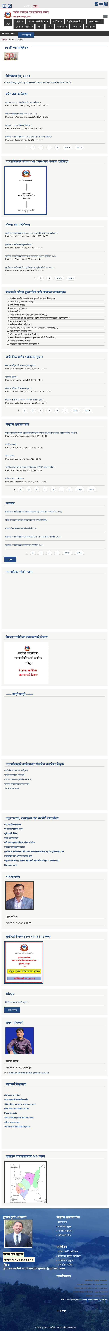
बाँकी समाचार (15, 35)
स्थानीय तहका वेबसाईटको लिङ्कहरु (17, 1127)
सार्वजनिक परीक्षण (65, 1264)
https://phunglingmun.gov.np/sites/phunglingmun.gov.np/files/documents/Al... (38, 82)
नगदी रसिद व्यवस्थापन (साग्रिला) (16, 770)
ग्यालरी (40, 27)
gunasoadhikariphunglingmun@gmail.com (34, 1268)
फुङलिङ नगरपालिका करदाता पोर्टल (17, 784)
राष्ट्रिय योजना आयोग (11, 1122)
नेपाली (35, 6)
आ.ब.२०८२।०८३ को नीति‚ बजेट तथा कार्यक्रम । (23, 102)
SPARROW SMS (12, 788)
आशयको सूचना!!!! (11, 377)
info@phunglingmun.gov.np (77, 1299)
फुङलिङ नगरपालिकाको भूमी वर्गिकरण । (19, 244)
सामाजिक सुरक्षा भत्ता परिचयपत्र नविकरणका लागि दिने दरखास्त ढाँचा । (30, 467)
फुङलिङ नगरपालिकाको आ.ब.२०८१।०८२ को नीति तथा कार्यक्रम (28, 137)
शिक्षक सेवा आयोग (10, 1113)
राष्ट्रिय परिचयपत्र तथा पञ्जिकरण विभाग (18, 1118)
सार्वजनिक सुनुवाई (65, 1260)
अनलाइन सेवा (93, 21)
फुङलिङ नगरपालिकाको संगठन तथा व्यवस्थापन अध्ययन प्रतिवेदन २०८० (30, 256)
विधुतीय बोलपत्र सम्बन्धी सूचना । (17, 1002)
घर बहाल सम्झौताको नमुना (13, 829)
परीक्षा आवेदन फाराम (11, 838)
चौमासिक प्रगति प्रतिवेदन (69, 1256)
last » (79, 147)
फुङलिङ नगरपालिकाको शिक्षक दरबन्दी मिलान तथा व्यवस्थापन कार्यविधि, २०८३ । (33, 537)
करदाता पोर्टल (62, 27)
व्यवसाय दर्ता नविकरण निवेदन (14, 847)
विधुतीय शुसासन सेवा (73, 21)
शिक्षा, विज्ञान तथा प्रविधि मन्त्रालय (16, 1109)
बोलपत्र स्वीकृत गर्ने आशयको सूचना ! (18, 388)
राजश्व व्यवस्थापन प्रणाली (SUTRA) (17, 779)
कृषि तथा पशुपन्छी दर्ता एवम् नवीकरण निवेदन (19, 842)
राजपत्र (88, 27)
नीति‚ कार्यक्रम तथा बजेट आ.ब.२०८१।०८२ (21, 114)
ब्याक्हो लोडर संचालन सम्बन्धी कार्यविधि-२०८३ (21, 528)
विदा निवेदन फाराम (10, 865)
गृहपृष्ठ (8, 23)
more (10, 559)
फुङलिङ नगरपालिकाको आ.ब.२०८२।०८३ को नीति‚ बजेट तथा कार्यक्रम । (31, 233)
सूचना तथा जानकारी (21, 27)
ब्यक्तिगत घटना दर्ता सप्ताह (14, 478)
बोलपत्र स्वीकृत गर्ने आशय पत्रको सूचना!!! (20, 365)
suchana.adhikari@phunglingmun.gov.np (29, 1073)
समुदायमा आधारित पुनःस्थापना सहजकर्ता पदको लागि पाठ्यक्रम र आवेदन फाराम (32, 860)
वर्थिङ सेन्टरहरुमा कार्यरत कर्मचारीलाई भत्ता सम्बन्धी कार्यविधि (26, 520)
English (27, 6)
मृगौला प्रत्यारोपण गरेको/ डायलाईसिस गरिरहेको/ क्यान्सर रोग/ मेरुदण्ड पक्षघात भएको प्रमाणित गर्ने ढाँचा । (42, 433)
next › (67, 147)
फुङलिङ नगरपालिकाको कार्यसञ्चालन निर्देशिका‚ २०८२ (24, 545)
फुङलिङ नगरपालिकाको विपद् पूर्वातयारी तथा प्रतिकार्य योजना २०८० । (30, 267)
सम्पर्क (50, 27)
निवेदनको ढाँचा (64, 1235)
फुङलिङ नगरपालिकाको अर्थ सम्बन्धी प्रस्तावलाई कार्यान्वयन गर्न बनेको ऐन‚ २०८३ (33, 512)
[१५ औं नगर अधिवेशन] (11, 56)
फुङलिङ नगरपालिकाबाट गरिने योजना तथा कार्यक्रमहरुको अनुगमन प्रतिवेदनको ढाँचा (34, 851)
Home (4, 40)
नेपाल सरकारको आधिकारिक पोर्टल (16, 1099)
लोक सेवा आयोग (9, 1095)
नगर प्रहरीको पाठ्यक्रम (12, 824)
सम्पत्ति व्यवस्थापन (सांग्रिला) (14, 775)
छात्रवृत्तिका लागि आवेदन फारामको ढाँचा (18, 856)
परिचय (16, 21)
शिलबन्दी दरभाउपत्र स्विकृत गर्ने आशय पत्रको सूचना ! (24, 400)
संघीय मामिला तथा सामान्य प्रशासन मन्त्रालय (20, 1104)
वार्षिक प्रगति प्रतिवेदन (68, 1251)
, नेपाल (17, 1095)
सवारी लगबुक (9, 456)
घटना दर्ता (62, 1222)
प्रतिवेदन (55, 21)
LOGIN (74, 27)
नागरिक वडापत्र (11, 444)
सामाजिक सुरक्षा (64, 1226)
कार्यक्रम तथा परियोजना (35, 21)
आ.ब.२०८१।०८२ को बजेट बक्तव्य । (18, 125)
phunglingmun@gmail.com (98, 1299)
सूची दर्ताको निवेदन (10, 833)
